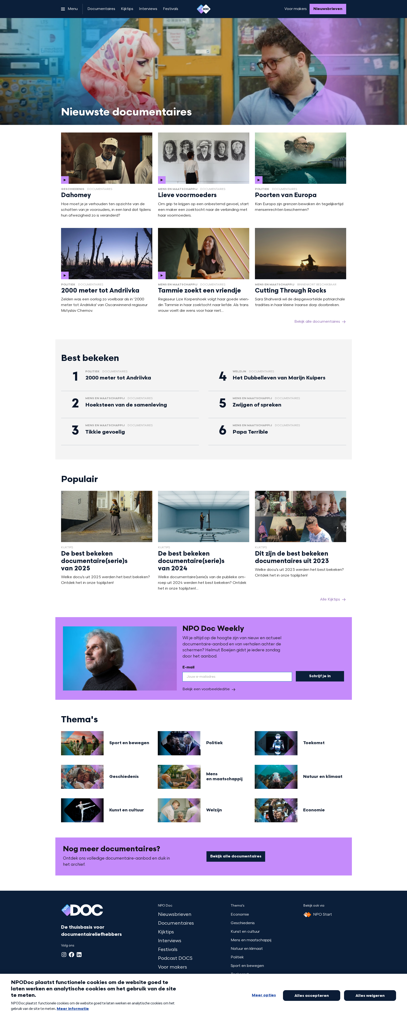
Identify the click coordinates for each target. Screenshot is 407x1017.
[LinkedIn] (79, 954)
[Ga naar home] (203, 9)
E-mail (188, 667)
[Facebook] (71, 954)
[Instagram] (64, 954)
